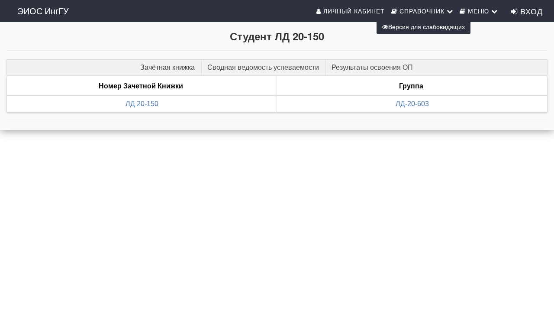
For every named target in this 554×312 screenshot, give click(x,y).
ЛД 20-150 (142, 103)
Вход (530, 10)
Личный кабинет (353, 10)
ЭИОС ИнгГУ (43, 10)
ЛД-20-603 (412, 103)
